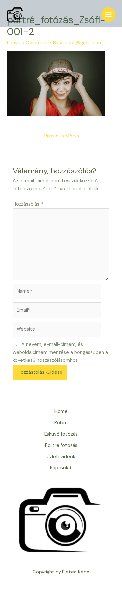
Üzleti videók (61, 457)
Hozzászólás (28, 204)
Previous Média (61, 136)
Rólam (61, 423)
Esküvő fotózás (61, 434)
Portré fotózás (61, 446)
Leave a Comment (27, 43)
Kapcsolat (61, 468)
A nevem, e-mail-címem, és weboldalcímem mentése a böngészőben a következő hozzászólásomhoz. (60, 352)
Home (61, 411)
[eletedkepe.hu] (15, 14)
